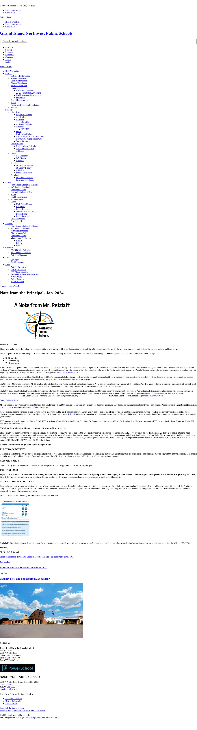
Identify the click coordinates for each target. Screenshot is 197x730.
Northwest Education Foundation (25, 105)
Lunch (13, 202)
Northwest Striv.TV (20, 710)
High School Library (25, 134)
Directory (15, 260)
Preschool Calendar (24, 177)
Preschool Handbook (25, 180)
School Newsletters (24, 173)
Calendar (10, 57)
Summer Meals (17, 199)
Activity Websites (18, 267)
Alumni (14, 107)
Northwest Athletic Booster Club (30, 136)
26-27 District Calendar (21, 252)
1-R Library (21, 158)
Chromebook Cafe (18, 233)
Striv (57, 717)
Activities (20, 119)
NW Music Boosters (19, 272)
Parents (9, 52)
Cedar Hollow (17, 144)
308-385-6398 (6, 684)
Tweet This (21, 557)
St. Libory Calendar (24, 165)
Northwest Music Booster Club (29, 139)
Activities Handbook (19, 231)
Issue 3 (19, 245)
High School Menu (24, 204)
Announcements (7, 286)
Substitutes (20, 98)
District (9, 47)
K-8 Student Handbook (21, 187)
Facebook (4, 708)
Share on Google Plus (36, 557)
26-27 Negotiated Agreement (28, 95)
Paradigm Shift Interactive (39, 717)
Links (8, 62)
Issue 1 (19, 240)
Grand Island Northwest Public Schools (36, 33)
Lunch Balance (22, 209)
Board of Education (19, 85)
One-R (13, 153)
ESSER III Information (20, 76)
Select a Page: (6, 17)
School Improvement (19, 100)
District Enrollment (19, 83)
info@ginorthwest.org (9, 689)
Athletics (20, 127)
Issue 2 (19, 243)
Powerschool (16, 221)
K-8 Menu (20, 206)
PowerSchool (5, 710)
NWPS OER (16, 277)
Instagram (19, 708)
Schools (9, 50)
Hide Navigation (12, 22)
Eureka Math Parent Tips (21, 192)
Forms (18, 131)
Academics (20, 117)
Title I (13, 102)
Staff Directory (11, 703)
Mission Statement (18, 78)
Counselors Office (18, 189)
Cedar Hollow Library (25, 148)
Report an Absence (13, 10)
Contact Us (10, 13)
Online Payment (17, 279)
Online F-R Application (26, 211)
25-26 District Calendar (21, 250)
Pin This (49, 557)
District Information (19, 81)
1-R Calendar (21, 156)
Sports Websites (22, 141)
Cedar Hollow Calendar (26, 146)
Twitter (12, 708)
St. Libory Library (23, 168)
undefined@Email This (63, 557)
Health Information (19, 197)
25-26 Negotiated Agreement (28, 93)
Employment (16, 88)
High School (16, 112)
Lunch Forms (21, 214)
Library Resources (18, 269)
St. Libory (15, 163)
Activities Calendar (24, 124)
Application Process (24, 90)
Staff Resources (17, 262)
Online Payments (18, 219)
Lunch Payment (22, 216)
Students (9, 55)
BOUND (25, 122)
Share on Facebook (8, 557)
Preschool (15, 175)
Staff (8, 59)
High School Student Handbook (24, 185)
